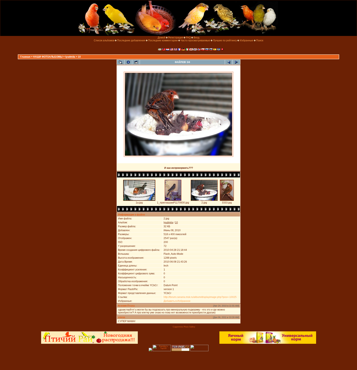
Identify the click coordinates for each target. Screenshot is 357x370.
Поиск (259, 40)
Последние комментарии (163, 40)
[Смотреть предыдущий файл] (228, 62)
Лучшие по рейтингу (225, 40)
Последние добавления (131, 40)
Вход (196, 37)
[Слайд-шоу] (136, 62)
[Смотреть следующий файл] (236, 62)
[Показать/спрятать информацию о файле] (128, 62)
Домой (161, 37)
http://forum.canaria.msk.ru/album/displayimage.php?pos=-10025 (200, 297)
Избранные (246, 40)
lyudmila (70, 56)
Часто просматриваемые (195, 40)
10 (79, 56)
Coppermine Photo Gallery (184, 327)
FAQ (188, 37)
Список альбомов (104, 40)
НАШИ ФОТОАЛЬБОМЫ (48, 56)
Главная (25, 56)
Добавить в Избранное (177, 301)
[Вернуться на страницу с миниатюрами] (120, 62)
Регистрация (175, 37)
